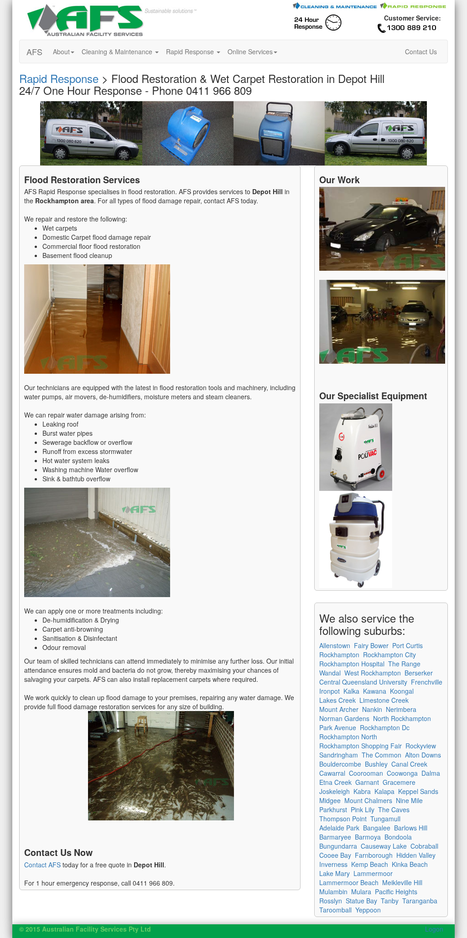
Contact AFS (42, 864)
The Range (404, 663)
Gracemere (399, 782)
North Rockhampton (402, 718)
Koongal (402, 691)
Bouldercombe (340, 763)
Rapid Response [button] (191, 51)
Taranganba (419, 900)
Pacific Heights (396, 891)
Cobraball (424, 845)
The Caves (394, 809)
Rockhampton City (389, 654)
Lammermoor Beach (349, 882)
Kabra (362, 791)
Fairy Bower (371, 645)
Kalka (351, 691)
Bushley (376, 763)
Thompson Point (343, 818)
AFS (34, 51)
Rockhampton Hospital (351, 663)
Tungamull (385, 818)
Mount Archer (338, 709)
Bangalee (376, 827)
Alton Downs (423, 754)
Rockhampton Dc (385, 727)
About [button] (61, 51)
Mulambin (333, 891)
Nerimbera (401, 709)
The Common (381, 754)
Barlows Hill (410, 827)
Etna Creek (335, 782)
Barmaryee (335, 836)
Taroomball (335, 909)
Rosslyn (330, 900)
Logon (434, 928)
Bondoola (398, 836)
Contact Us (421, 51)
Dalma (430, 773)
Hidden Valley (416, 855)
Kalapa (384, 791)
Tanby (390, 900)
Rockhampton (339, 654)
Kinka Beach (410, 864)
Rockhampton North (348, 736)
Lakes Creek (337, 700)
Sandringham (338, 754)
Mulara (361, 891)
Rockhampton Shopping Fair (360, 745)
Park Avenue (337, 727)
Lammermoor (373, 873)
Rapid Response (59, 78)
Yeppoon (368, 909)
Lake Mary (334, 873)
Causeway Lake (384, 845)
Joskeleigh (334, 791)
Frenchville (426, 681)
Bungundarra (338, 845)
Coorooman (366, 773)
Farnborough (374, 855)
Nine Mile (409, 800)
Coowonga (402, 773)
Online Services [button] (250, 51)
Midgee (330, 800)
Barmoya (368, 836)
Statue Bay (361, 900)
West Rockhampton (372, 672)
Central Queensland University (363, 681)
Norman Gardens (344, 718)
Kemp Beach (369, 864)
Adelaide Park (339, 827)
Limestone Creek (384, 700)
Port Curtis (407, 645)
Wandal (330, 672)
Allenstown (334, 645)
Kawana (374, 691)
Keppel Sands (418, 791)
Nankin (372, 709)
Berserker (419, 672)
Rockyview (420, 745)
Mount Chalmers (368, 800)
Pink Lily (362, 809)
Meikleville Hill (402, 882)
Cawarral (332, 773)
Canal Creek (409, 763)
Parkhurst (333, 809)
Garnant (367, 782)
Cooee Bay (335, 855)
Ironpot (329, 691)
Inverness (333, 864)
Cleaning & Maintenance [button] (118, 51)
